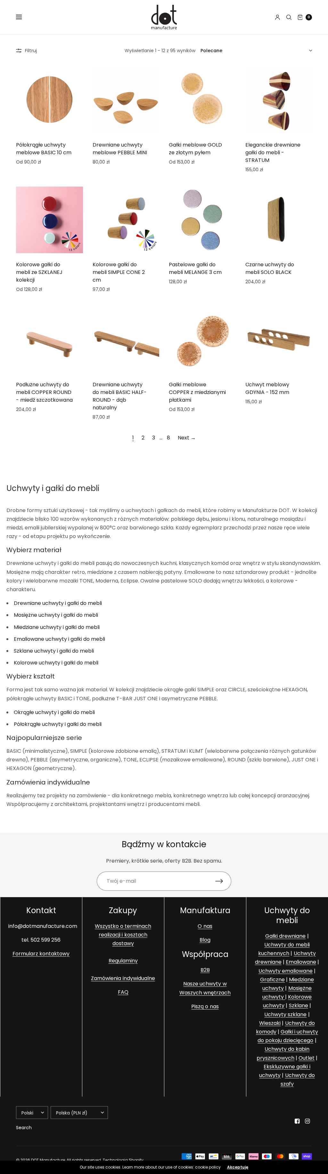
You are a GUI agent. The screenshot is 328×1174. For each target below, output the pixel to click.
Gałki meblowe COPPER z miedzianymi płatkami (197, 392)
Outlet (307, 1057)
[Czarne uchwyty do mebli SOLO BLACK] (278, 220)
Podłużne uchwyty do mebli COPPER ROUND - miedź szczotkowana (44, 392)
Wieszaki (270, 1023)
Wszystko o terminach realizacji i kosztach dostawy (123, 934)
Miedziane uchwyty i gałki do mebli (57, 627)
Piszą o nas (204, 1006)
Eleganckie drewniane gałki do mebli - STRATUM (272, 152)
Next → (187, 437)
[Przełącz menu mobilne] (23, 17)
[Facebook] (297, 1121)
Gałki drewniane (285, 936)
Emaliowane (301, 962)
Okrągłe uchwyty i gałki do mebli (54, 712)
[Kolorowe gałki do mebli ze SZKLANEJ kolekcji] (49, 220)
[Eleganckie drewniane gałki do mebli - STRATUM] (278, 100)
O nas (205, 926)
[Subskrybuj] (223, 881)
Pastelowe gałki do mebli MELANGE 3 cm (195, 268)
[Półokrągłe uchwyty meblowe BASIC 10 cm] (49, 100)
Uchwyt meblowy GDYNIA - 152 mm (267, 388)
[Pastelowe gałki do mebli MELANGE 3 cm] (202, 220)
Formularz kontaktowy (41, 953)
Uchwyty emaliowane (285, 971)
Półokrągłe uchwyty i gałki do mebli (58, 724)
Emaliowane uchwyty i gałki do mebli (59, 639)
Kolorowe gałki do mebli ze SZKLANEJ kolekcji (39, 272)
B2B (205, 970)
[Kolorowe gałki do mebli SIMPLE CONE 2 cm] (126, 220)
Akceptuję (237, 1167)
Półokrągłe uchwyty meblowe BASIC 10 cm (43, 148)
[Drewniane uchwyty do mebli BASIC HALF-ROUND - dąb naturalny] (126, 339)
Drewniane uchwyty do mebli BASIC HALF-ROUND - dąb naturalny (120, 396)
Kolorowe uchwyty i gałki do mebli (56, 662)
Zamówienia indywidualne (123, 978)
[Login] (277, 17)
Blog (205, 940)
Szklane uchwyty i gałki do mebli (54, 651)
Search (24, 1127)
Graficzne (272, 979)
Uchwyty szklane (285, 1014)
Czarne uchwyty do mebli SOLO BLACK (269, 268)
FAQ (123, 992)
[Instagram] (307, 1121)
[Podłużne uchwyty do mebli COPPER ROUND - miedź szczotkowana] (49, 339)
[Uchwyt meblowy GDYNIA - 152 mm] (278, 339)
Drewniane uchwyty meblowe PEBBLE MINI (120, 148)
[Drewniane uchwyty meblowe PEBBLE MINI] (126, 100)
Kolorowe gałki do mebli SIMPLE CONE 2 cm (119, 272)
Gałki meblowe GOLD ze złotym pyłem (195, 148)
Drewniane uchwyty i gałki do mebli (58, 603)
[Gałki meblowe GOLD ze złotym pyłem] (202, 100)
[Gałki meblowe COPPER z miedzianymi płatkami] (202, 339)
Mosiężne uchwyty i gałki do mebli (56, 615)
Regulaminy (123, 960)
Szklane (298, 1005)
